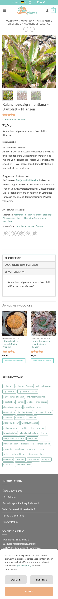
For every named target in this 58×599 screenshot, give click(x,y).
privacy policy (24, 565)
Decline (16, 579)
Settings (41, 579)
